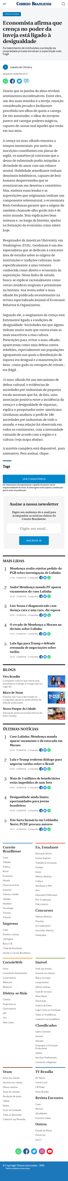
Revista (39, 1108)
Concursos (44, 910)
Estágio (39, 867)
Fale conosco (41, 904)
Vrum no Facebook (12, 1110)
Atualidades (41, 1113)
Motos (6, 1105)
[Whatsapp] (5, 82)
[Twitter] (19, 82)
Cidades (7, 862)
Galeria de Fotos (43, 1005)
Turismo (7, 912)
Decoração (40, 1000)
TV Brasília (44, 1072)
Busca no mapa (42, 977)
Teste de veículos (11, 1091)
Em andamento (43, 925)
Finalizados (40, 935)
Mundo (6, 880)
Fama (5, 968)
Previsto (39, 921)
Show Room (41, 996)
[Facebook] (12, 82)
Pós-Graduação (43, 899)
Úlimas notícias (42, 987)
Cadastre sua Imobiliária (47, 1019)
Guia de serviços (43, 991)
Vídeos (6, 1101)
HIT (5, 1013)
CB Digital (8, 939)
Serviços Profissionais (46, 1057)
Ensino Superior (43, 858)
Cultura (39, 881)
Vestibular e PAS (43, 885)
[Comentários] (26, 82)
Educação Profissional (46, 895)
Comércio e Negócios (45, 1062)
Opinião (6, 899)
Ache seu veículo (11, 1078)
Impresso (10, 924)
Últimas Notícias (43, 876)
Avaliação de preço (12, 1096)
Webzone (7, 982)
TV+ (5, 1018)
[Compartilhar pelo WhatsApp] (49, 579)
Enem (38, 872)
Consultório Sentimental (15, 973)
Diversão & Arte (11, 885)
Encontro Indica (43, 1118)
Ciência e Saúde (10, 894)
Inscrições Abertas (44, 930)
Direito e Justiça (11, 934)
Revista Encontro (49, 1098)
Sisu (37, 890)
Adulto (38, 1053)
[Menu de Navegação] (5, 4)
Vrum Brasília (42, 1091)
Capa (5, 857)
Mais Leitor (8, 1022)
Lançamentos (42, 982)
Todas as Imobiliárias (45, 1014)
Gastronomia (9, 977)
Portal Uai (40, 1135)
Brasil (5, 871)
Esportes (7, 889)
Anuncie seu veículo (12, 1082)
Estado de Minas (43, 1130)
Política (6, 866)
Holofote (7, 903)
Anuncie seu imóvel (45, 973)
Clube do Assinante (12, 948)
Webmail (7, 987)
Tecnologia (8, 908)
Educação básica (43, 853)
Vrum (7, 1072)
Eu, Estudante (46, 847)
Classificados (46, 1025)
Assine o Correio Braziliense (17, 953)
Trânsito (7, 917)
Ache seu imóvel (43, 968)
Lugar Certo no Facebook (48, 1010)
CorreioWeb (12, 962)
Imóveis (39, 1036)
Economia (8, 876)
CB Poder (40, 1087)
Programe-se (9, 1004)
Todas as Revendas (12, 1114)
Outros (41, 1124)
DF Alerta (40, 1078)
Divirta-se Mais (15, 993)
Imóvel (41, 962)
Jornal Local (41, 1082)
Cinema (6, 999)
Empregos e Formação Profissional (46, 1047)
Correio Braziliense (12, 849)
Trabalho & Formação (46, 862)
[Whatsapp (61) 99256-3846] (18, 1151)
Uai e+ (38, 1139)
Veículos (39, 1041)
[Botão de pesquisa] (63, 4)
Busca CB (7, 943)
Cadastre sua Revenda (14, 1119)
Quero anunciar (43, 1031)
